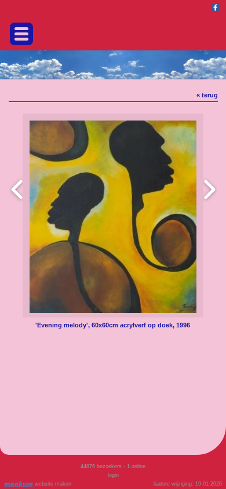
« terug (207, 95)
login (113, 475)
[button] (21, 34)
